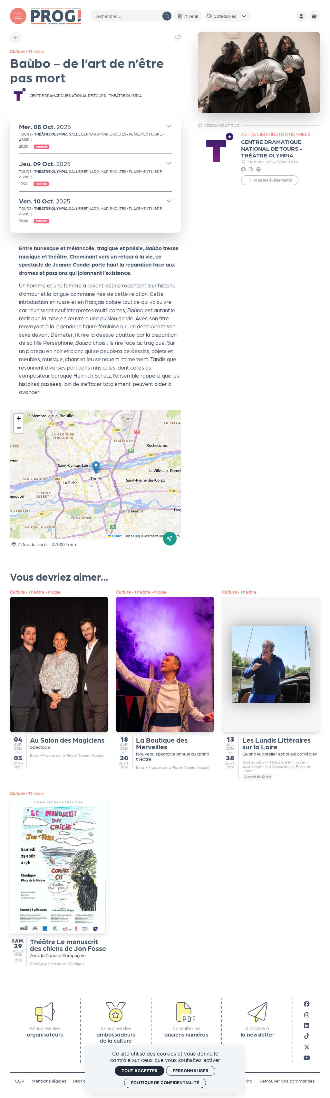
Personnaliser (191, 1070)
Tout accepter (139, 1070)
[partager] (178, 37)
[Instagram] (306, 1014)
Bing (136, 535)
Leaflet (116, 535)
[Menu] (18, 16)
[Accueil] (56, 15)
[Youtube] (307, 1057)
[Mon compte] (301, 16)
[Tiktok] (306, 1036)
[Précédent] (16, 37)
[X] (307, 1046)
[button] (96, 467)
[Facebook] (307, 1003)
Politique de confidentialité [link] (165, 1082)
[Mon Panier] (314, 16)
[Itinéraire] (170, 538)
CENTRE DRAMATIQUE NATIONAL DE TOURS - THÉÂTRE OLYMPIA (271, 148)
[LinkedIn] (306, 1025)
